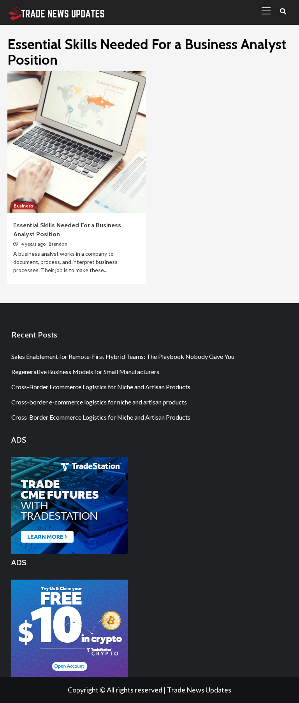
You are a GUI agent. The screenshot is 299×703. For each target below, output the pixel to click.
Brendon (58, 244)
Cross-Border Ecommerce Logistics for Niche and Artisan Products (100, 386)
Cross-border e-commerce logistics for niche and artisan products (99, 402)
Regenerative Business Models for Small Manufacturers (85, 371)
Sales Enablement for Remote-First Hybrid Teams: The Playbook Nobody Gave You (122, 356)
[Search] (283, 11)
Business (23, 206)
